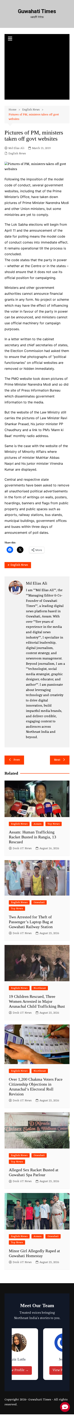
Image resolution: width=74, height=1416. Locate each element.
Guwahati (39, 902)
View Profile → (17, 1370)
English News (17, 153)
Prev (17, 760)
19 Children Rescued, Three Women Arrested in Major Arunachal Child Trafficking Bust (37, 1001)
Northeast (40, 988)
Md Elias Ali (16, 148)
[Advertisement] (37, 72)
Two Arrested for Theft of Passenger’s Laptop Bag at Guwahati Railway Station (31, 922)
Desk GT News (22, 848)
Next (57, 760)
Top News (53, 824)
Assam (38, 824)
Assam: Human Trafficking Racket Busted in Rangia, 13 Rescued (32, 837)
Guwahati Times (37, 11)
